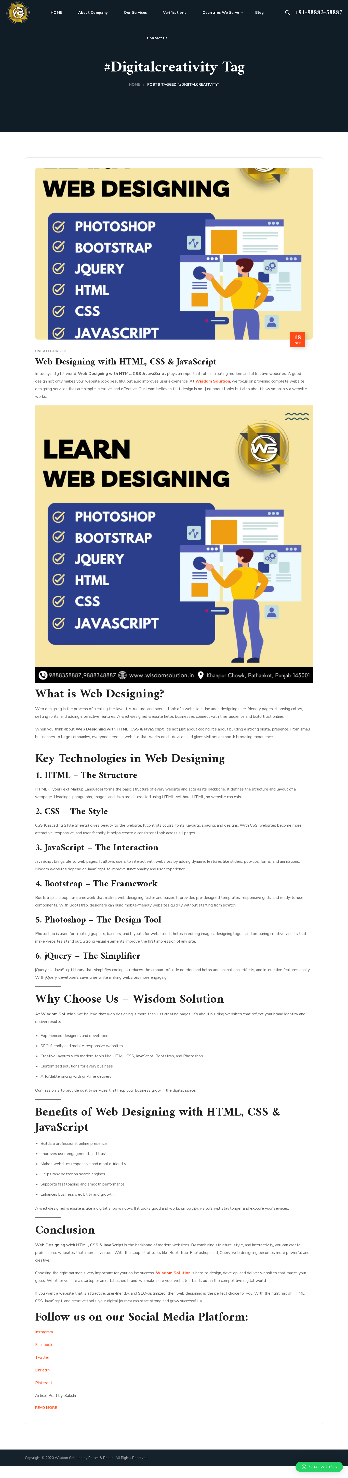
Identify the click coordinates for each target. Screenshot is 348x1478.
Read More (46, 1407)
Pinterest (43, 1383)
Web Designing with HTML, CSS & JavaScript (126, 362)
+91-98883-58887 (319, 12)
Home (134, 84)
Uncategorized (50, 351)
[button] (287, 12)
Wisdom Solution (212, 381)
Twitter (42, 1357)
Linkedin (42, 1370)
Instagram (44, 1332)
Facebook (43, 1345)
